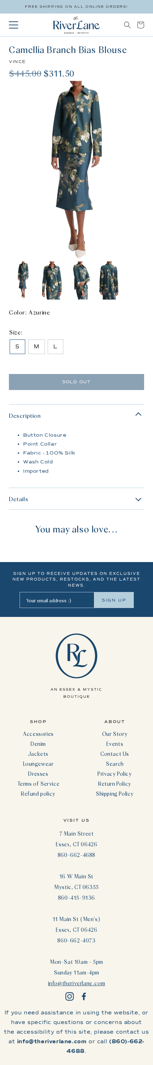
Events (114, 743)
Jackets (38, 753)
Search (115, 763)
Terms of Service (38, 783)
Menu (13, 25)
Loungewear (38, 763)
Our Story (114, 733)
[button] (127, 25)
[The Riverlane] (76, 25)
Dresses (38, 773)
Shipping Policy (115, 793)
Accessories (38, 733)
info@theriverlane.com (76, 983)
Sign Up (114, 600)
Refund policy (38, 793)
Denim (38, 743)
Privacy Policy (114, 773)
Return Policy (114, 783)
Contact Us (114, 753)
